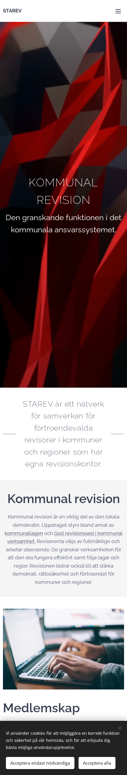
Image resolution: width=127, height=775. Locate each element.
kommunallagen (24, 533)
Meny (118, 11)
